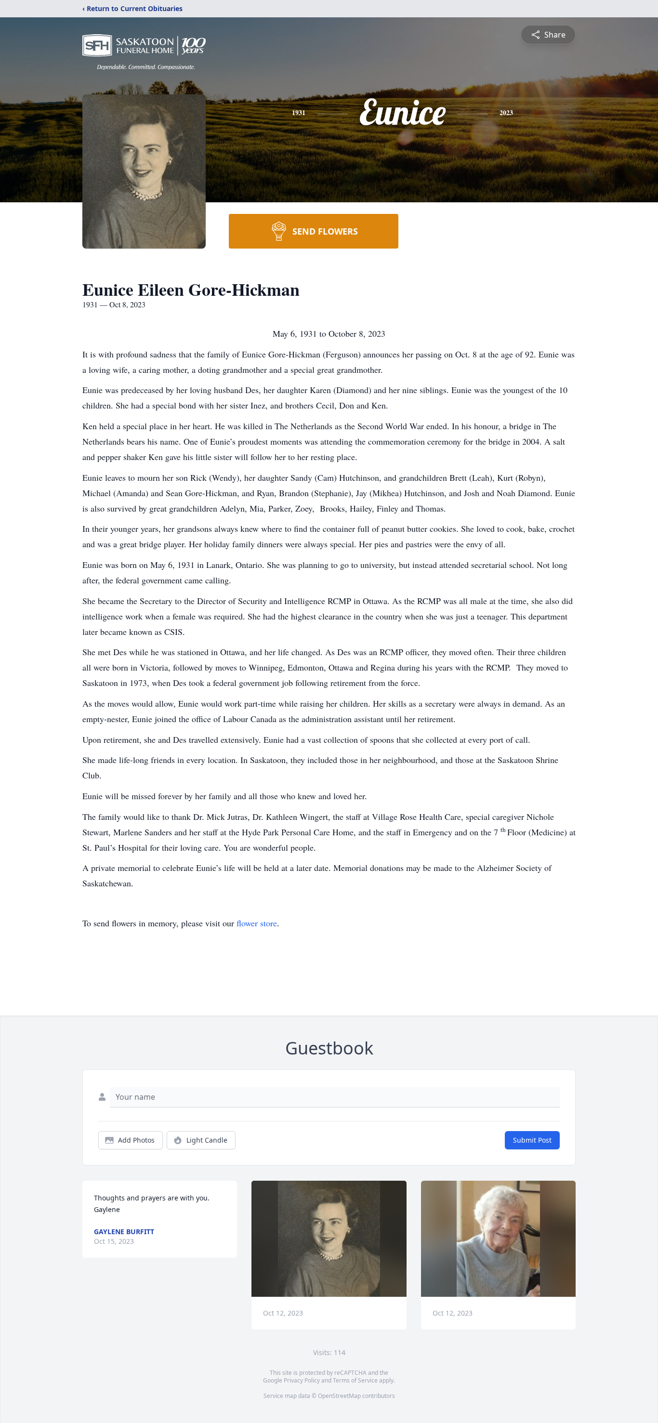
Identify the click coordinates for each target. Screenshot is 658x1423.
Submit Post (532, 1140)
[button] (329, 1239)
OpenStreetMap (339, 1396)
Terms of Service (355, 1380)
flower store (257, 923)
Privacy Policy (302, 1380)
